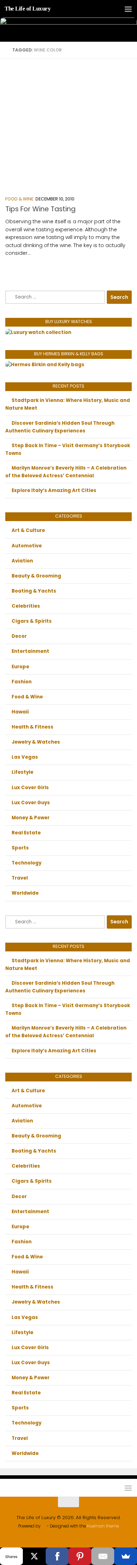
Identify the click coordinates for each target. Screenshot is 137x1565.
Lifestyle (22, 772)
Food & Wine (19, 199)
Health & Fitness (32, 727)
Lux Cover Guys (31, 802)
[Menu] (128, 9)
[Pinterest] (79, 1556)
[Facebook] (57, 1556)
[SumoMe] (125, 1556)
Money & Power (31, 817)
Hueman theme (103, 1526)
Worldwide (25, 893)
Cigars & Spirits (32, 621)
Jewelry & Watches (36, 742)
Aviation (22, 561)
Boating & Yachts (34, 591)
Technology (26, 863)
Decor (19, 636)
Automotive (27, 545)
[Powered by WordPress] (43, 1526)
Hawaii (20, 712)
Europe (20, 666)
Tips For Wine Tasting (40, 209)
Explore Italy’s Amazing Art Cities (54, 490)
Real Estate (26, 832)
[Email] (102, 1556)
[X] (34, 1556)
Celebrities (26, 606)
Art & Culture (28, 530)
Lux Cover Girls (30, 787)
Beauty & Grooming (36, 576)
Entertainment (30, 651)
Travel (20, 878)
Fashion (22, 681)
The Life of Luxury (28, 8)
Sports (20, 848)
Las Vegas (25, 757)
